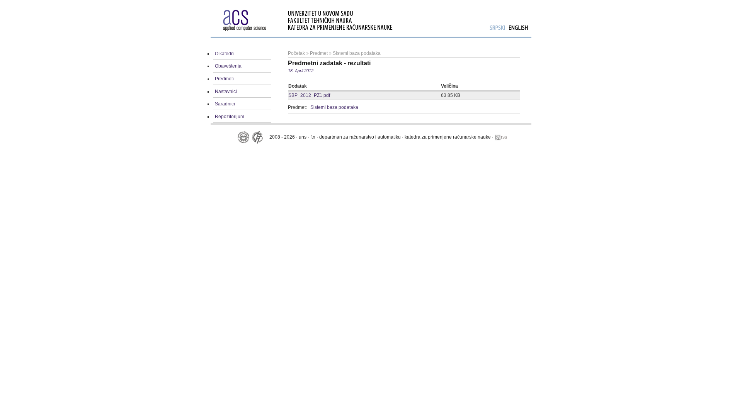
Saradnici (225, 104)
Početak (296, 53)
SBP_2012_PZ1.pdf (309, 95)
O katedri (224, 53)
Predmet (319, 53)
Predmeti (224, 78)
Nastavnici (226, 91)
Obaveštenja (228, 66)
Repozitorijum (229, 116)
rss (504, 137)
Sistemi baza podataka (357, 53)
